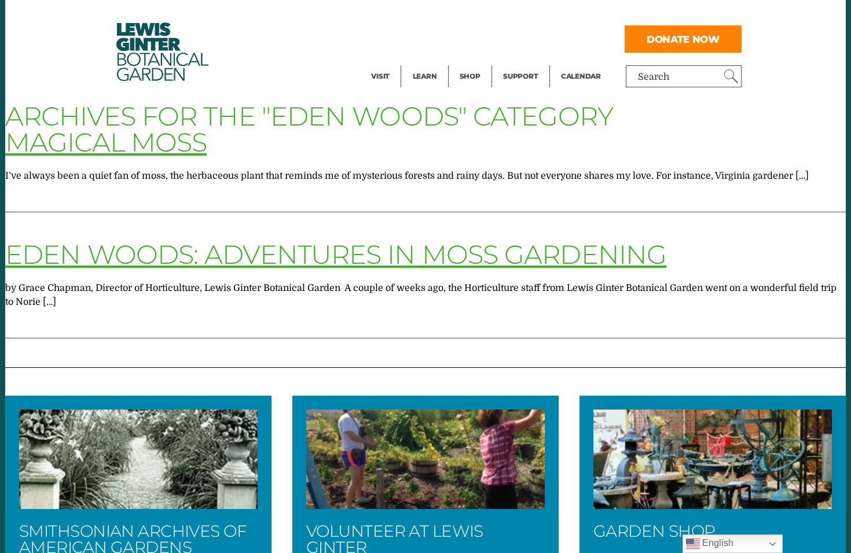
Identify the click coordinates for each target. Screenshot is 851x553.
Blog (422, 61)
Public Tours (440, 15)
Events (386, 38)
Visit (380, 76)
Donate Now (683, 39)
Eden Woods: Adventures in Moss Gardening (335, 254)
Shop (470, 76)
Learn (425, 76)
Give (512, 38)
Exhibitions (396, 61)
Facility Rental (403, 15)
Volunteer (523, 61)
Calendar (581, 76)
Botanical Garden (161, 52)
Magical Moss (106, 142)
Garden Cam (440, 38)
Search (653, 77)
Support (520, 76)
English (716, 543)
